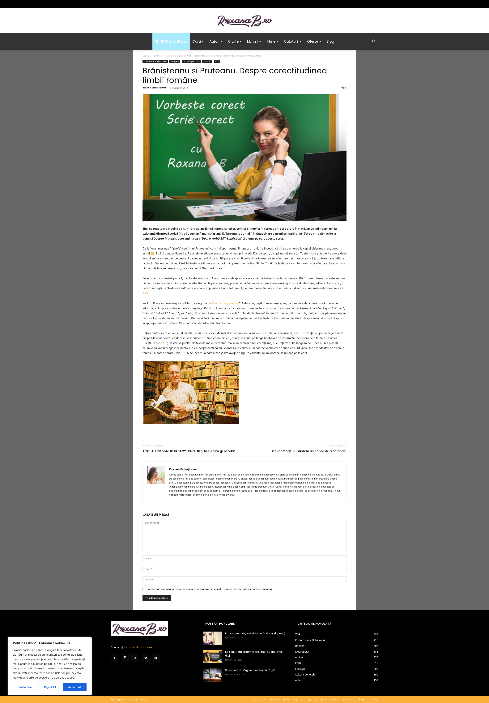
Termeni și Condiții (280, 699)
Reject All (50, 687)
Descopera (174, 61)
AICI (145, 293)
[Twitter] (126, 4)
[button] (373, 42)
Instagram (321, 699)
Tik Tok (361, 699)
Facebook (348, 699)
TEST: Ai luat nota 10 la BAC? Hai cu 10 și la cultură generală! (188, 451)
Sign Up (298, 699)
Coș (246, 699)
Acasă (145, 56)
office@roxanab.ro (140, 647)
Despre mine (259, 699)
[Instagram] (120, 4)
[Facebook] (114, 4)
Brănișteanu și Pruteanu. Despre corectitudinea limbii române (234, 75)
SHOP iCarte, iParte (171, 41)
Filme (271, 41)
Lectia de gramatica (191, 61)
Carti (196, 41)
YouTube (373, 699)
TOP (217, 61)
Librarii (252, 41)
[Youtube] (139, 4)
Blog (330, 41)
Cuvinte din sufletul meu (179, 56)
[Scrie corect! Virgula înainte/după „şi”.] (212, 675)
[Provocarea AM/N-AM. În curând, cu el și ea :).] (212, 638)
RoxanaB (157, 56)
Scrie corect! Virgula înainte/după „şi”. (250, 670)
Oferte (312, 41)
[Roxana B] (244, 20)
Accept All (74, 687)
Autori (214, 41)
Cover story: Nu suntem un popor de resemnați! (309, 451)
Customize (25, 687)
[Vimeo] (132, 4)
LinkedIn (334, 699)
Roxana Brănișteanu (154, 87)
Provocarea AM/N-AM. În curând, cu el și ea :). (255, 633)
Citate (233, 41)
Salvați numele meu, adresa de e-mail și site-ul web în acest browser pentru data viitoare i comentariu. (210, 589)
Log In (309, 699)
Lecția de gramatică (226, 303)
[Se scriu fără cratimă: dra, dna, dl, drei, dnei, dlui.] (212, 656)
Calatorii (291, 41)
